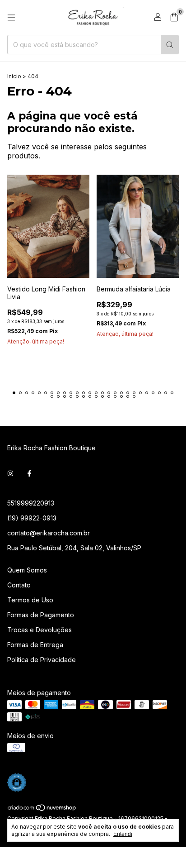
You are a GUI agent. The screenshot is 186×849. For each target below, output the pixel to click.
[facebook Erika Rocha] (29, 473)
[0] (174, 17)
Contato (19, 585)
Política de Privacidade (41, 659)
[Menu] (11, 18)
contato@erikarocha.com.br (48, 533)
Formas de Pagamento (40, 615)
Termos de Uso (30, 600)
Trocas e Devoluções (39, 630)
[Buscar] (170, 44)
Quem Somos (27, 570)
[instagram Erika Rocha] (10, 473)
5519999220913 (30, 503)
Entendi (122, 834)
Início (14, 76)
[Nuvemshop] (42, 809)
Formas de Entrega (35, 645)
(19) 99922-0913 (31, 518)
